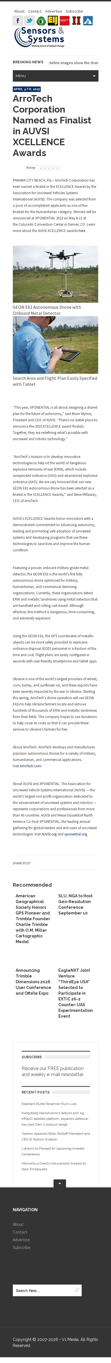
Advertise (53, 11)
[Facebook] (18, 20)
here (82, 230)
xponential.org (75, 834)
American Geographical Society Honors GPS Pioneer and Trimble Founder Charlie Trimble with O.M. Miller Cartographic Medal (33, 919)
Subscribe (74, 11)
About (19, 11)
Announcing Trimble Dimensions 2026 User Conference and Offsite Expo (33, 982)
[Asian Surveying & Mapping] (64, 20)
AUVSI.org (49, 834)
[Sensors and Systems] (39, 46)
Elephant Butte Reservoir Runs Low (50, 1104)
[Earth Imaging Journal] (53, 20)
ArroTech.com (30, 766)
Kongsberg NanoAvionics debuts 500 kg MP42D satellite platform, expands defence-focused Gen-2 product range (55, 1118)
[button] (55, 301)
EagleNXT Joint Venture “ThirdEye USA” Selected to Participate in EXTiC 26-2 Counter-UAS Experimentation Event (75, 993)
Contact (35, 11)
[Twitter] (29, 20)
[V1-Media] (41, 20)
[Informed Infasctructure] (76, 20)
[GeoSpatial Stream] (88, 20)
